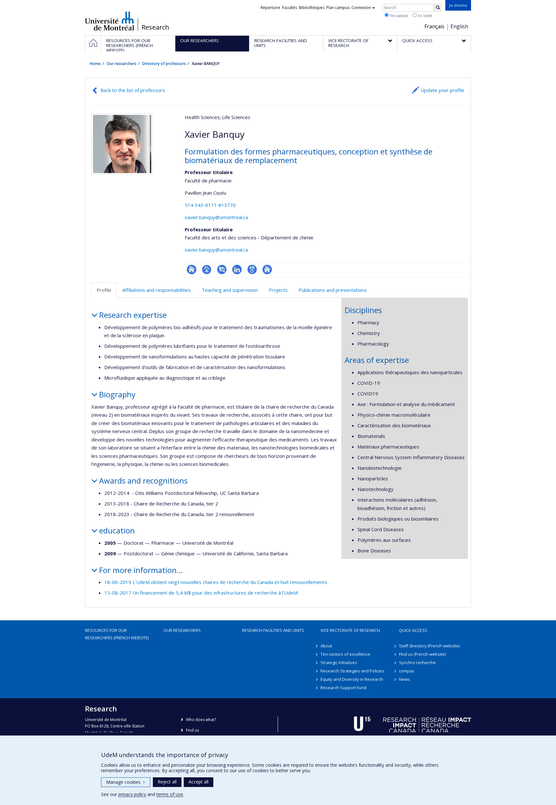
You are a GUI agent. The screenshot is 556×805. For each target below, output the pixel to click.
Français (434, 26)
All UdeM (424, 15)
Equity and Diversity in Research (351, 679)
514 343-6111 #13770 (210, 205)
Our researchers (121, 63)
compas (406, 671)
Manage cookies (125, 782)
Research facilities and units (273, 630)
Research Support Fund (343, 687)
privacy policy (132, 794)
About (326, 646)
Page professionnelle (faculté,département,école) (207, 269)
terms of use (169, 794)
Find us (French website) (422, 654)
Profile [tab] (104, 290)
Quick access (413, 630)
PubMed (222, 269)
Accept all (198, 782)
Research (155, 27)
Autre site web (267, 269)
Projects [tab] (278, 290)
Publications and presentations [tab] (333, 290)
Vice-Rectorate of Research (350, 630)
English (459, 26)
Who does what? (201, 719)
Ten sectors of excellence (345, 654)
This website (398, 15)
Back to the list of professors (132, 90)
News (404, 679)
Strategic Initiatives (338, 662)
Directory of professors (164, 63)
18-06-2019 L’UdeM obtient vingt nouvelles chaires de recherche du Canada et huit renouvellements (215, 582)
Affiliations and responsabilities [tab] (156, 290)
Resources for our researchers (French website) (117, 633)
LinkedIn (237, 269)
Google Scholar (252, 269)
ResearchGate (192, 269)
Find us (192, 730)
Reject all (167, 782)
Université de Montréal (109, 21)
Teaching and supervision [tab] (230, 290)
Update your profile (442, 90)
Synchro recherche (417, 662)
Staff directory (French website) (429, 646)
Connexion (361, 7)
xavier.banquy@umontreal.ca (216, 217)
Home (95, 63)
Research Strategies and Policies (352, 671)
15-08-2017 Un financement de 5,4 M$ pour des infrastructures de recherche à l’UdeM (201, 592)
